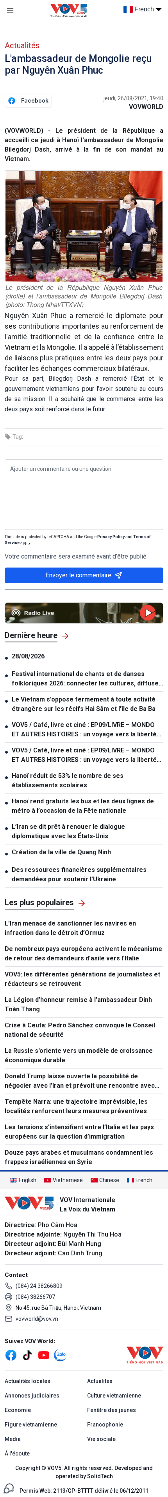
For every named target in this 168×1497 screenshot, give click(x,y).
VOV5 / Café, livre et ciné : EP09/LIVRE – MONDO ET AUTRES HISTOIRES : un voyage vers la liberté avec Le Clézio (84, 730)
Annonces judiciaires (32, 1395)
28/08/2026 (28, 656)
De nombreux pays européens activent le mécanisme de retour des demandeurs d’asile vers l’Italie (83, 953)
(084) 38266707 (35, 1297)
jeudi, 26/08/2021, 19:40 (133, 98)
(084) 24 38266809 (39, 1286)
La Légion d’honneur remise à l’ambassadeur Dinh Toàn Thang (78, 1004)
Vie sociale (101, 1439)
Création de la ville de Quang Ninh (61, 852)
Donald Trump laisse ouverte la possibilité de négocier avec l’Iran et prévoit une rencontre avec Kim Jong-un (80, 1081)
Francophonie (105, 1424)
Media (13, 1439)
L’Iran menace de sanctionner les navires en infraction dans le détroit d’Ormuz (70, 928)
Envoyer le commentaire (78, 575)
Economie (18, 1410)
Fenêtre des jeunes (111, 1410)
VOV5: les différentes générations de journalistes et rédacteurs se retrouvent (82, 979)
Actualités (22, 45)
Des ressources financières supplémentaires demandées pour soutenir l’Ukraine (79, 874)
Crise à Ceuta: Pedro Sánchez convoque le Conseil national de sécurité (80, 1030)
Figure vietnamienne (31, 1424)
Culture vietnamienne (114, 1395)
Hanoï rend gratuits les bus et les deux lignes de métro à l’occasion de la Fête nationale (83, 805)
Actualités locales (27, 1381)
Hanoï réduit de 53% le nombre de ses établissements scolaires (67, 780)
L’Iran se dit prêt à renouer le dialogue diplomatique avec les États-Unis (68, 831)
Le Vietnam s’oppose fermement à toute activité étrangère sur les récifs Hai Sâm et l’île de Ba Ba (83, 704)
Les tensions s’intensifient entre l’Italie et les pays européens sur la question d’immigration (79, 1131)
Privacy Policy (111, 537)
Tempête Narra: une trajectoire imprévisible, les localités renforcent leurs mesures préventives (76, 1106)
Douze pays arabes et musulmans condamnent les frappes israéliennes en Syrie (79, 1157)
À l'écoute (17, 1453)
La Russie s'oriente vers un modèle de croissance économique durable (79, 1055)
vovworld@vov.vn (37, 1319)
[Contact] (8, 1488)
